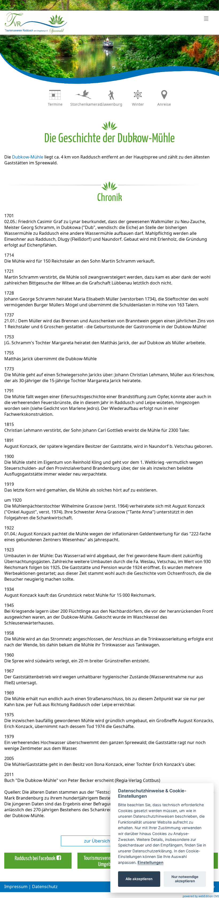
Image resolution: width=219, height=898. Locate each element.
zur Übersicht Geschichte (109, 841)
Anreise (164, 104)
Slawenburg (111, 104)
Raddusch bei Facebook (35, 859)
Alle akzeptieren (139, 879)
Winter (138, 104)
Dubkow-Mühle (27, 157)
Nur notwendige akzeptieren (184, 879)
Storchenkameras (85, 104)
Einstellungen (150, 862)
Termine (55, 104)
